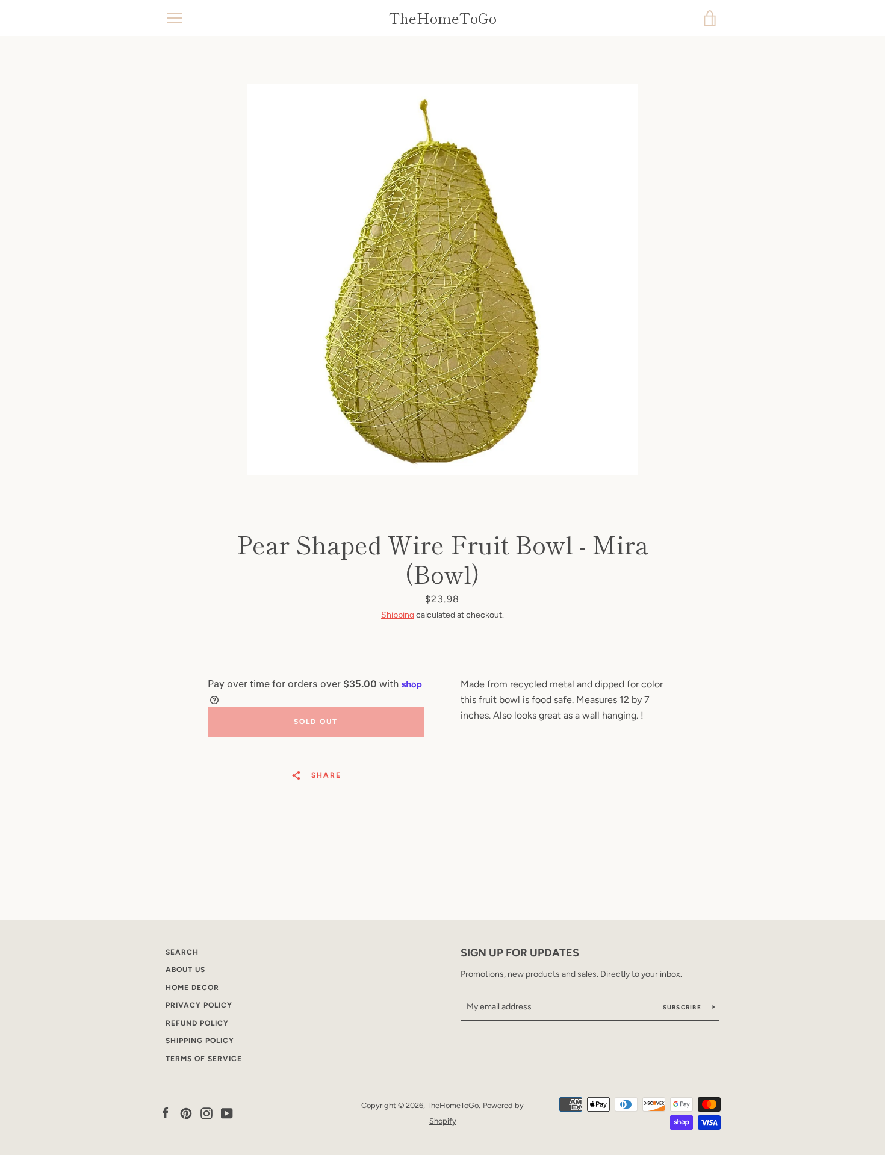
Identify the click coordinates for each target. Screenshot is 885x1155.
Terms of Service (204, 1058)
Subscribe (683, 1007)
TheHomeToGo (443, 18)
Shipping (397, 615)
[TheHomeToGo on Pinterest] (186, 1112)
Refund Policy (197, 1023)
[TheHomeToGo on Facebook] (166, 1112)
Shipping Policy (200, 1040)
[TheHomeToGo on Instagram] (206, 1112)
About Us (185, 969)
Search (182, 952)
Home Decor (192, 987)
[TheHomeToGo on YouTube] (227, 1112)
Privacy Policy (199, 1005)
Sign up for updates (520, 952)
